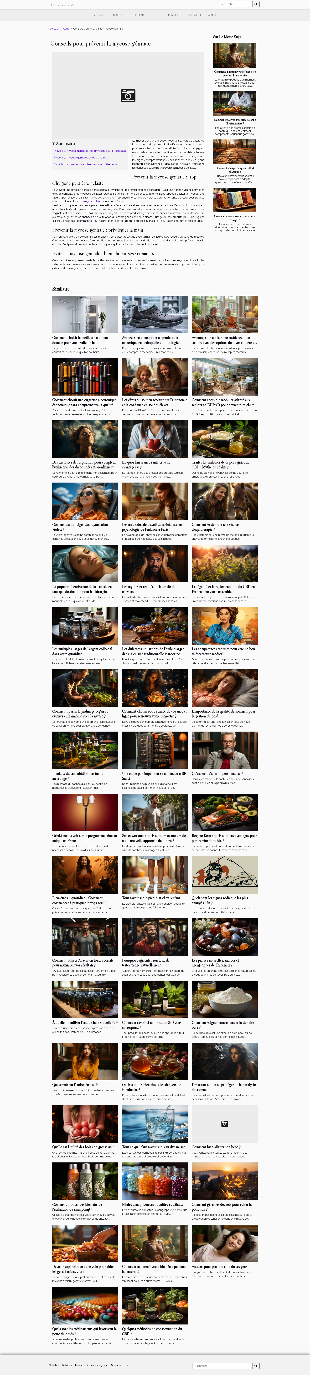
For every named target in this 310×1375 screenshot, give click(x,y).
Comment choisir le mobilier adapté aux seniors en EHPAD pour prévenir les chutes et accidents (224, 404)
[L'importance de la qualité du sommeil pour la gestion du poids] (225, 687)
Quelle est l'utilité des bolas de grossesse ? (83, 1147)
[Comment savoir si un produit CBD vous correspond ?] (155, 999)
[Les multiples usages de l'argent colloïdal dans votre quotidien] (85, 625)
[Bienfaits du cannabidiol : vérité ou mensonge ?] (85, 750)
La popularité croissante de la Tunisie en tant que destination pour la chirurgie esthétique (82, 591)
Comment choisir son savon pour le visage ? (235, 218)
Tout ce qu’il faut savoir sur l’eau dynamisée (153, 1147)
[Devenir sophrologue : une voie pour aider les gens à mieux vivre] (85, 1243)
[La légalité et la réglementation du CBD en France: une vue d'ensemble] (225, 563)
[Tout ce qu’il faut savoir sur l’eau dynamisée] (155, 1123)
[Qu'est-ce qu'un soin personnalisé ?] (225, 750)
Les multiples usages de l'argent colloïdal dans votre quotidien (82, 651)
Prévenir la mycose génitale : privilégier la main (81, 157)
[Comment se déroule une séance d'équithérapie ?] (225, 501)
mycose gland (92, 201)
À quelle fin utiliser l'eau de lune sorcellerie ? (85, 1022)
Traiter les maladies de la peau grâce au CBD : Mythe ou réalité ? (220, 464)
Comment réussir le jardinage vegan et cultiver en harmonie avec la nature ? (80, 713)
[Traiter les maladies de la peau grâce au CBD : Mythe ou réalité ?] (225, 438)
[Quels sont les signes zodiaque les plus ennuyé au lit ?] (225, 874)
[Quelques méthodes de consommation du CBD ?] (155, 1305)
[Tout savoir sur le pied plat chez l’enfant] (155, 874)
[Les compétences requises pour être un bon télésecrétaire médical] (225, 625)
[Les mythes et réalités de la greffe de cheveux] (155, 563)
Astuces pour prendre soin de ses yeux (220, 1266)
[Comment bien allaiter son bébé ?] (225, 1123)
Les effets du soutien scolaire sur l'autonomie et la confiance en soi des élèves (154, 402)
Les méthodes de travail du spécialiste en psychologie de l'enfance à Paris (152, 527)
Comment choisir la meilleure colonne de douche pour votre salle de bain (82, 340)
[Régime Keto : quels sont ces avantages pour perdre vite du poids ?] (225, 812)
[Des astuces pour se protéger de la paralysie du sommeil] (225, 1061)
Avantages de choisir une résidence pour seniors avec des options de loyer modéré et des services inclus (224, 342)
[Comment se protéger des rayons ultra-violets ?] (85, 501)
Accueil (54, 28)
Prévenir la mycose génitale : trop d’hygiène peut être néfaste (90, 150)
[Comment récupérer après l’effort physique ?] (234, 151)
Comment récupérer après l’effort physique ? (235, 169)
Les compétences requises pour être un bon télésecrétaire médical (223, 651)
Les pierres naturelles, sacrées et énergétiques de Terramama (215, 962)
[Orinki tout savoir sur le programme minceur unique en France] (85, 812)
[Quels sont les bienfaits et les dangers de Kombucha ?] (155, 1061)
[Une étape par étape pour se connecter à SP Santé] (155, 750)
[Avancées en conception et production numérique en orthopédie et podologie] (155, 314)
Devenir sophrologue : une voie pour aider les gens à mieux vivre (83, 1269)
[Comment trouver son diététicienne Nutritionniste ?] (234, 103)
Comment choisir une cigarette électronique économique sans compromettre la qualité (84, 402)
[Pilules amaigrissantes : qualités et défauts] (155, 1180)
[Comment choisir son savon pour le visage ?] (234, 200)
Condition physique (167, 15)
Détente (140, 15)
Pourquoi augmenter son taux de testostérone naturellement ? (146, 962)
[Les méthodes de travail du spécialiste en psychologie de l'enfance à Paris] (155, 501)
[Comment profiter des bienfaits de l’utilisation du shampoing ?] (85, 1180)
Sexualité (195, 15)
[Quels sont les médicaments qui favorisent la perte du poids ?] (85, 1305)
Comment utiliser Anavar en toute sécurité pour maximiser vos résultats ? (83, 962)
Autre (212, 15)
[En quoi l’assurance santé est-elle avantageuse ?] (155, 438)
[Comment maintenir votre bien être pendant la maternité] (234, 55)
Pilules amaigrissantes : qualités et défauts (152, 1204)
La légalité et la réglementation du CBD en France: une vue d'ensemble (223, 589)
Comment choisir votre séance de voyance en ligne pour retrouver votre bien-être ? (154, 713)
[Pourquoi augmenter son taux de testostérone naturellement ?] (155, 936)
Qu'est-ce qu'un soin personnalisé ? (217, 773)
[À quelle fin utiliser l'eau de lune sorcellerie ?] (85, 999)
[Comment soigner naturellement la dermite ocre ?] (225, 999)
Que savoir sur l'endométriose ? (75, 1084)
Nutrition (120, 15)
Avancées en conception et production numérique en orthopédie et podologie (150, 340)
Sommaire (65, 143)
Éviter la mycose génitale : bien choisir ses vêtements (85, 164)
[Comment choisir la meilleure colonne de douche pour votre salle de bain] (85, 314)
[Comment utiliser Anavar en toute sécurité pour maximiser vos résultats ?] (85, 936)
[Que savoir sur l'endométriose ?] (85, 1061)
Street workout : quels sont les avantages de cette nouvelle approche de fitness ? (154, 838)
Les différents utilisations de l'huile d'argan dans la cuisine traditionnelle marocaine (153, 651)
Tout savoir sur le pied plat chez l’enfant (151, 898)
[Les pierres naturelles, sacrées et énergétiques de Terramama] (225, 936)
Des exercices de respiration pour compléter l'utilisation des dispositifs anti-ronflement (84, 464)
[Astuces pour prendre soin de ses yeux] (225, 1243)
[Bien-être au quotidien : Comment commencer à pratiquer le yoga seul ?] (85, 874)
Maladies (100, 15)
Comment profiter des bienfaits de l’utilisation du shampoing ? (77, 1207)
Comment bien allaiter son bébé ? (216, 1147)
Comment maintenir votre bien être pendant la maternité (235, 73)
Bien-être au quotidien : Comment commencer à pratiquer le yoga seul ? (79, 900)
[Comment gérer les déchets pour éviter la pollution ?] (225, 1180)
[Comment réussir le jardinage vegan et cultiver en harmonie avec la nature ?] (85, 687)
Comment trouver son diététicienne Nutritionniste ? (235, 121)
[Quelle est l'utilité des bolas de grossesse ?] (85, 1123)
